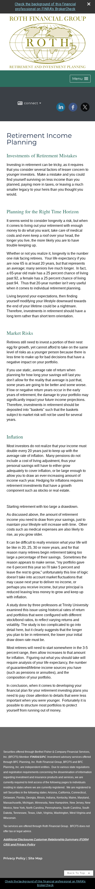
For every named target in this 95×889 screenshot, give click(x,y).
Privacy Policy (14, 858)
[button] (80, 79)
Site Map (35, 858)
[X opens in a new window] (85, 110)
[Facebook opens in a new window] (72, 110)
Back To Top (76, 873)
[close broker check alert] (89, 4)
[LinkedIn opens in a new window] (60, 110)
